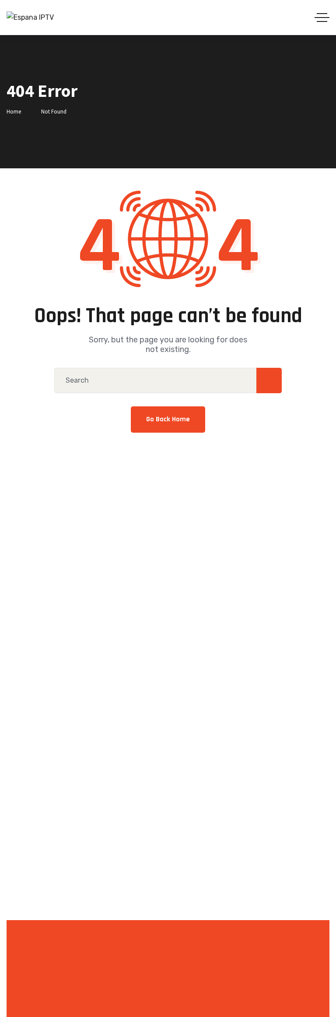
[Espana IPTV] (30, 17)
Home (14, 111)
